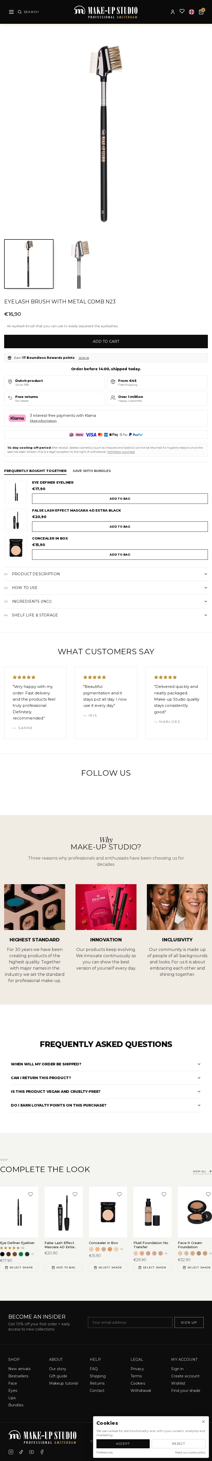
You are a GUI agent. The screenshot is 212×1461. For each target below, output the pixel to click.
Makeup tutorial (63, 1383)
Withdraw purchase (121, 452)
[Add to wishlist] (30, 1194)
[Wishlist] (182, 12)
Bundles (15, 1405)
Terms (136, 1376)
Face (12, 1383)
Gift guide (58, 1376)
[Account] (172, 11)
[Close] (203, 1422)
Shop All (199, 1171)
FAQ (94, 1368)
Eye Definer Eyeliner (53, 482)
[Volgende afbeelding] (200, 134)
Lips (12, 1397)
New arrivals (19, 1368)
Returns (97, 1383)
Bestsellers (18, 1376)
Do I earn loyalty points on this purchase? (58, 1105)
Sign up (189, 1322)
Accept (123, 1443)
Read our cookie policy (190, 1452)
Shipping (98, 1376)
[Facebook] (41, 1452)
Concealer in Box (50, 538)
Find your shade (185, 1390)
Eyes (12, 1390)
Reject (178, 1443)
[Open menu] (11, 12)
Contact (97, 1390)
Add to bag (120, 498)
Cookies (138, 1383)
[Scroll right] (207, 1216)
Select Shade (21, 1267)
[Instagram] (10, 1452)
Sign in (84, 358)
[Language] (191, 12)
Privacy (137, 1368)
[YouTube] (31, 1452)
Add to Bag (65, 1267)
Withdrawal (141, 1390)
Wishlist (178, 1383)
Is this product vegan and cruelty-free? (56, 1091)
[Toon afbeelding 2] (80, 264)
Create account (185, 1376)
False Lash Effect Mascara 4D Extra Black (76, 510)
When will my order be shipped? (46, 1064)
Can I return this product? (41, 1077)
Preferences (104, 1452)
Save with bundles (92, 471)
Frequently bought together (35, 471)
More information (43, 421)
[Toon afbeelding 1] (29, 264)
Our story (57, 1368)
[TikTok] (21, 1452)
